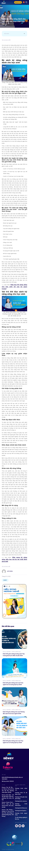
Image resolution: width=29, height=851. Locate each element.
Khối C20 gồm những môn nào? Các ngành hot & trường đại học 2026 (13, 683)
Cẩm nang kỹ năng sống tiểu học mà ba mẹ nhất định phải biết (14, 559)
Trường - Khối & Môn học (13, 651)
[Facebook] (16, 825)
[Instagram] (23, 825)
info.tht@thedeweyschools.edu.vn (12, 777)
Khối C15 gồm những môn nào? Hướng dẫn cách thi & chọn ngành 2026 (14, 712)
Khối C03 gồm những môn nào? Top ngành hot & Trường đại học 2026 (13, 741)
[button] (24, 33)
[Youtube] (19, 825)
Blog (4, 651)
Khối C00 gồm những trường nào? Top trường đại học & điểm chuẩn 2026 (14, 654)
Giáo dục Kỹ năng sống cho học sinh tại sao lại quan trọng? (14, 287)
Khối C (5, 580)
